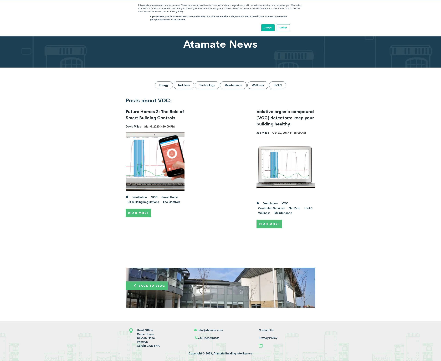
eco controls (171, 202)
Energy (163, 85)
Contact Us (266, 330)
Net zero (294, 208)
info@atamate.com (210, 330)
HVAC (278, 85)
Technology (207, 85)
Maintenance (233, 85)
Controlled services (271, 208)
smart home (170, 197)
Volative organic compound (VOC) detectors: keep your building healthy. (285, 117)
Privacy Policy (268, 338)
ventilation (139, 197)
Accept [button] (268, 27)
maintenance (283, 213)
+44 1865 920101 (208, 338)
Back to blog (152, 285)
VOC (154, 197)
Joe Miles (263, 132)
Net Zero (184, 85)
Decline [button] (283, 27)
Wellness (258, 85)
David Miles (133, 126)
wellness (264, 213)
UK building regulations (143, 202)
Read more (138, 213)
